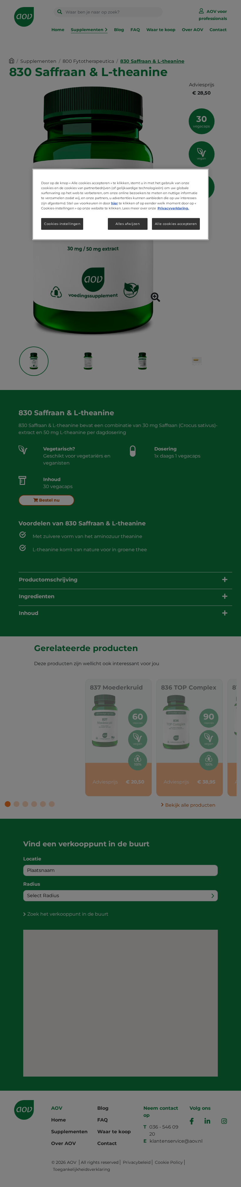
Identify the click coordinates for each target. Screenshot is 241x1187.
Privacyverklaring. (173, 208)
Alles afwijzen (128, 223)
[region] (120, 204)
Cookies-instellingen (62, 223)
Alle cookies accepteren (176, 223)
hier (114, 203)
